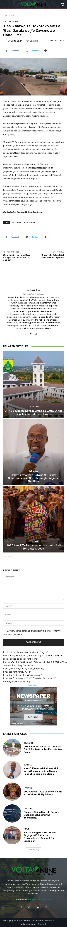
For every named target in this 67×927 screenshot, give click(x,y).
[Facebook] (31, 333)
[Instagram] (29, 907)
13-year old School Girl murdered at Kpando (52, 256)
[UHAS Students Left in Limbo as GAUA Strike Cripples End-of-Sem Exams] (33, 384)
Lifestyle (33, 541)
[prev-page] (5, 558)
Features (28, 808)
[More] (45, 51)
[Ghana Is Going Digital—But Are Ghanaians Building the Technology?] (12, 813)
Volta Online (17, 41)
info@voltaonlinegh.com (39, 899)
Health (27, 829)
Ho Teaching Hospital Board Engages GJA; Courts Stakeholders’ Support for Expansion (40, 836)
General (33, 471)
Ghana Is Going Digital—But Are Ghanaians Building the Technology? (41, 815)
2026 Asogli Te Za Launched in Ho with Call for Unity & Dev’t (33, 547)
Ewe (12, 15)
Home (6, 15)
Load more (32, 849)
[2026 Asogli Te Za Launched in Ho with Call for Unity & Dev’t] (33, 519)
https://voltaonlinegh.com (33, 294)
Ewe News (13, 21)
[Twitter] (36, 333)
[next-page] (10, 558)
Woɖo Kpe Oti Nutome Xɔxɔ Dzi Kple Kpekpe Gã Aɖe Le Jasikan (16, 257)
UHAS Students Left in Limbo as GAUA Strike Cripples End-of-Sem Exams (33, 412)
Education (33, 407)
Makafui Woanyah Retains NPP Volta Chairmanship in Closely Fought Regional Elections (33, 478)
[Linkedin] (38, 907)
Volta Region (29, 222)
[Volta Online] (5, 41)
